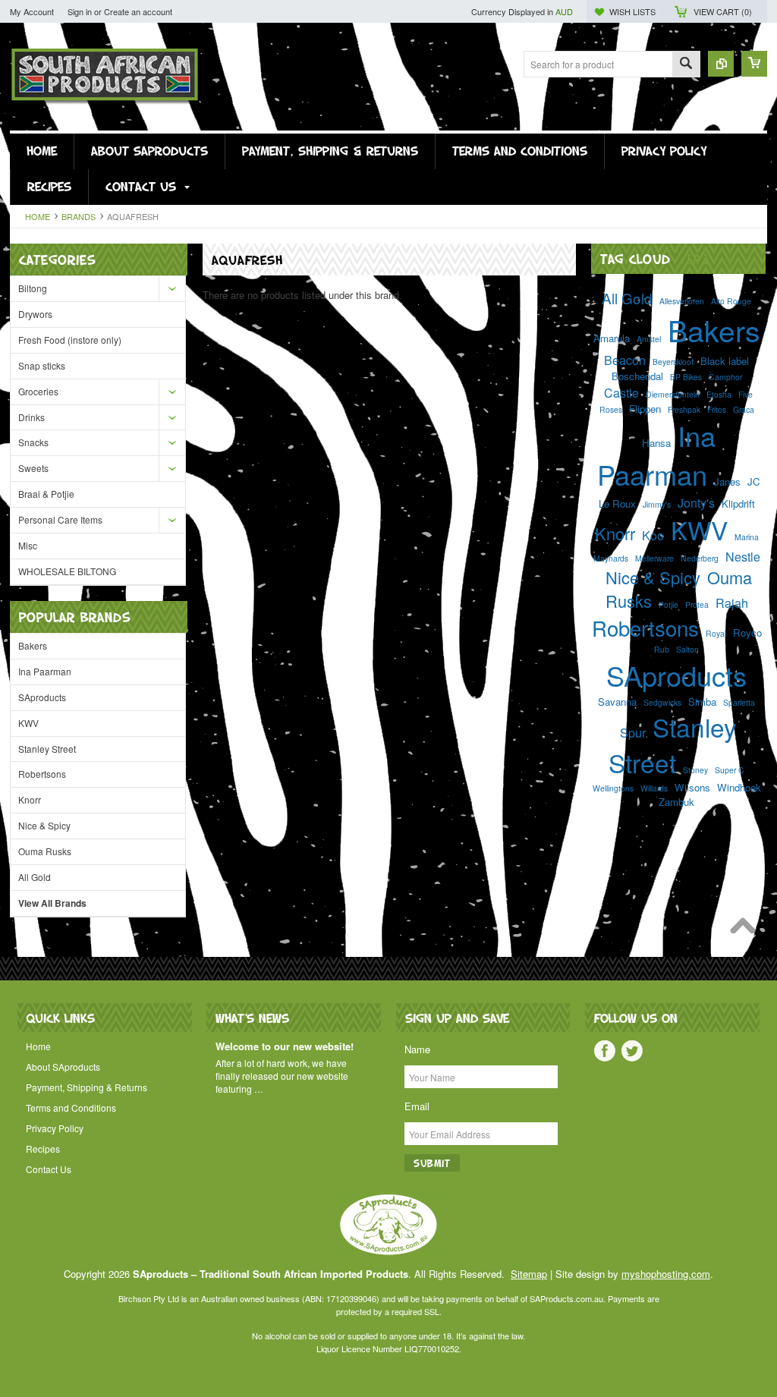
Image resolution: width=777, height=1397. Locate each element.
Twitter (632, 1051)
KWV (28, 722)
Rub (661, 649)
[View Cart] (754, 64)
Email (416, 1106)
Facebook (604, 1051)
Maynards (610, 558)
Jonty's (696, 502)
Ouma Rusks (44, 851)
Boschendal (637, 376)
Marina (747, 537)
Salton (687, 649)
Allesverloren (681, 301)
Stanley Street (47, 748)
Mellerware (654, 558)
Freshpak (684, 409)
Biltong (32, 288)
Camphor (725, 376)
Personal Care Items (60, 519)
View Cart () (723, 11)
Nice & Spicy (44, 825)
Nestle (742, 556)
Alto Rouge (731, 301)
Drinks (31, 417)
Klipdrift (738, 503)
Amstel (649, 339)
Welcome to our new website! (284, 1046)
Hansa (656, 443)
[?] (698, 258)
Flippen (645, 408)
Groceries (38, 391)
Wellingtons (613, 788)
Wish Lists (632, 11)
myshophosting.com (665, 1273)
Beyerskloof (673, 361)
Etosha (718, 394)
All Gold (34, 876)
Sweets (33, 467)
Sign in (80, 11)
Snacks (33, 442)
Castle (621, 392)
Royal (716, 633)
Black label (724, 361)
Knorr (29, 799)
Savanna (617, 701)
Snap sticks (41, 365)
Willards (654, 788)
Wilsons (692, 787)
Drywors (35, 313)
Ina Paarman (44, 671)
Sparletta (739, 702)
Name (417, 1049)
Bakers (32, 645)
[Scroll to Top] (746, 929)
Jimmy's (657, 504)
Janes (727, 481)
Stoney (695, 770)
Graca (743, 409)
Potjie (668, 604)
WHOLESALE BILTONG (67, 571)
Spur (633, 732)
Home (37, 216)
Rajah (732, 602)
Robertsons (42, 773)
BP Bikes (686, 376)
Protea (697, 604)
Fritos (716, 409)
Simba (702, 701)
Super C (729, 770)
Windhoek (739, 787)
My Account (32, 11)
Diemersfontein (673, 394)
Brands (78, 216)
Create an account (138, 11)
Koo (653, 535)
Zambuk (676, 801)
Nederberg (700, 558)
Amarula (611, 338)
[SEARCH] (686, 65)
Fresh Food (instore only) (69, 339)
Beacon (625, 360)
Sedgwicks (662, 702)
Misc (27, 545)
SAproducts (42, 697)
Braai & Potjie (46, 493)
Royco (747, 632)
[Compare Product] (721, 64)
